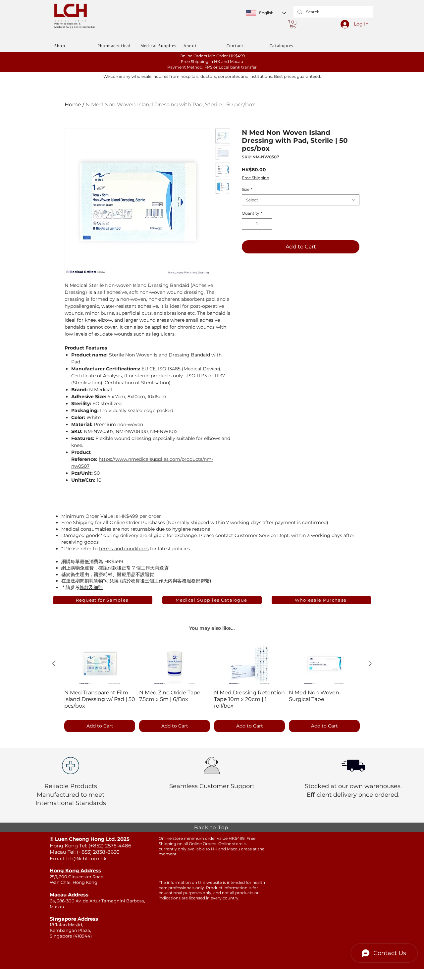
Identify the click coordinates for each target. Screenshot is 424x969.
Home (73, 104)
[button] (293, 24)
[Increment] (267, 224)
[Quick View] (99, 663)
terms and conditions (124, 549)
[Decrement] (246, 224)
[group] (212, 688)
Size (247, 189)
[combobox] (300, 199)
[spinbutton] (257, 224)
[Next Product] (370, 664)
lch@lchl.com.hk (86, 858)
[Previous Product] (54, 664)
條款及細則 (91, 587)
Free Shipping (255, 177)
